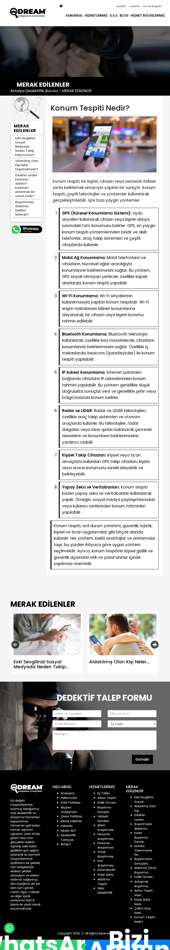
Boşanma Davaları (104, 809)
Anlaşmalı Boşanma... (142, 884)
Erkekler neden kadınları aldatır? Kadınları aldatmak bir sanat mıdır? (26, 185)
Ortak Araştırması (105, 854)
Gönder (142, 759)
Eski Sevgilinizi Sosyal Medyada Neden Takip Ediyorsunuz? (25, 146)
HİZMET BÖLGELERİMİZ (148, 15)
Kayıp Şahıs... (106, 874)
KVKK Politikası (70, 803)
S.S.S (114, 15)
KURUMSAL (74, 15)
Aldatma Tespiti (103, 881)
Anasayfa (67, 793)
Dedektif (121, 6)
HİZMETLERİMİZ (96, 15)
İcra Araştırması (105, 863)
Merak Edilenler (71, 821)
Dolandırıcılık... (107, 870)
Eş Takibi (103, 793)
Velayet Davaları (103, 818)
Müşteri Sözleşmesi (69, 809)
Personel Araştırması (105, 836)
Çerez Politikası (71, 816)
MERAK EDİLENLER (77, 90)
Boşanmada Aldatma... (143, 826)
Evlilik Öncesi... (107, 803)
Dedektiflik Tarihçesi (68, 837)
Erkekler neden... (140, 817)
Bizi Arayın (129, 945)
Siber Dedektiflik (104, 890)
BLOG (124, 15)
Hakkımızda (69, 798)
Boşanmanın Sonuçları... (143, 861)
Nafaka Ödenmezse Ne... (143, 850)
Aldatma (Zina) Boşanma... (145, 870)
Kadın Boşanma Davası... (141, 837)
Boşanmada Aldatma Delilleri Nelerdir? (24, 208)
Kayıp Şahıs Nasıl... (142, 901)
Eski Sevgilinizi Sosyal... (144, 799)
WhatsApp (42, 945)
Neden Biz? (68, 831)
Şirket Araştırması (105, 827)
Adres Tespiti (106, 798)
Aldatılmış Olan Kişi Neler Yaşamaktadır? (26, 165)
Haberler (135, 6)
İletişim (66, 844)
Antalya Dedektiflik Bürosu (34, 90)
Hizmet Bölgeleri (152, 6)
